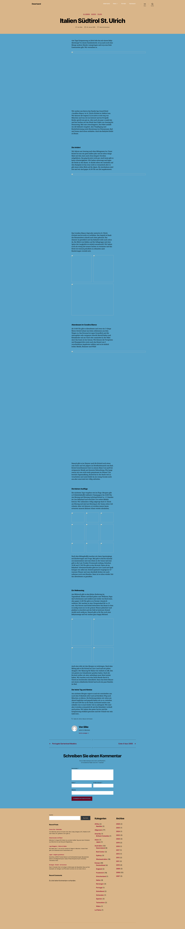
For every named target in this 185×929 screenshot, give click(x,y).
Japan (98, 842)
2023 (118, 835)
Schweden (100, 895)
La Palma (98, 910)
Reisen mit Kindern (88, 719)
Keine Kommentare (104, 27)
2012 (118, 857)
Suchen (51, 815)
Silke (81, 27)
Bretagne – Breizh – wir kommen (58, 864)
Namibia (99, 826)
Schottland (100, 891)
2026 (118, 824)
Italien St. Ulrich (78, 719)
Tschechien (100, 902)
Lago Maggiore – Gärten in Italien (58, 846)
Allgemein (86, 14)
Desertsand (36, 4)
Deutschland (100, 865)
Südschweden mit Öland (55, 838)
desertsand (106, 3)
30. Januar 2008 (90, 27)
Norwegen (100, 884)
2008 (118, 872)
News (114, 3)
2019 (118, 843)
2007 (118, 876)
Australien (98, 846)
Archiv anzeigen (84, 733)
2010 (118, 865)
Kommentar (75, 768)
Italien (99, 14)
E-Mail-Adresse (97, 782)
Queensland (100, 848)
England (99, 869)
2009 (118, 869)
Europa (93, 14)
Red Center (100, 852)
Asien (97, 840)
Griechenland (101, 876)
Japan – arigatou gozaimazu (56, 854)
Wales (98, 906)
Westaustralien (101, 859)
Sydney (99, 855)
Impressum (132, 3)
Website (74, 790)
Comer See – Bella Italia (55, 829)
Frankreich (100, 873)
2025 (118, 828)
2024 (118, 831)
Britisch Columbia (102, 836)
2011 (117, 861)
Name (74, 782)
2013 (118, 854)
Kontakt (123, 3)
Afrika (97, 824)
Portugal (99, 888)
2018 (118, 846)
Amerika (98, 834)
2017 (118, 850)
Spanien (99, 899)
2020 (118, 839)
